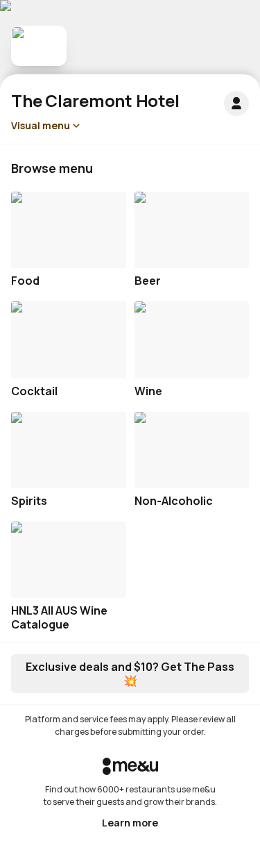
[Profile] (236, 103)
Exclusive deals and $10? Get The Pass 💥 (130, 673)
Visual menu (40, 125)
